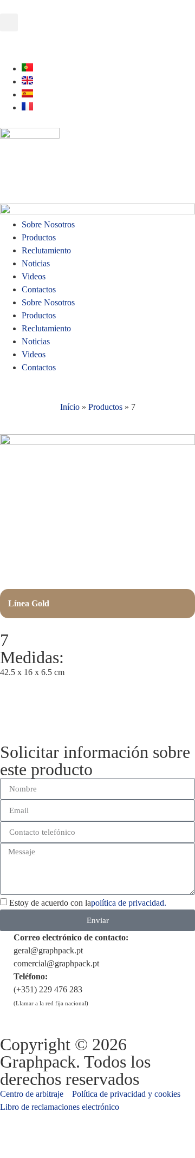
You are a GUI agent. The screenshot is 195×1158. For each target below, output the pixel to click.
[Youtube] (13, 44)
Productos (39, 237)
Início (70, 406)
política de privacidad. (128, 903)
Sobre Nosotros (48, 224)
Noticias (36, 263)
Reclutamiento (46, 250)
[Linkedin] (42, 44)
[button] (9, 22)
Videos (34, 276)
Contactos (39, 289)
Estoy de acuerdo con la (87, 903)
